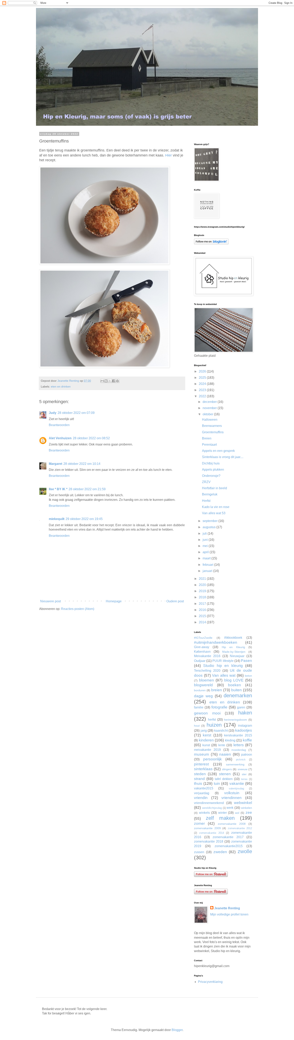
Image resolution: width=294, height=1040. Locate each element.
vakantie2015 (203, 788)
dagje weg (203, 696)
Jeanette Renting (227, 908)
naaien (225, 754)
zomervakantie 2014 (211, 832)
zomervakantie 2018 (208, 841)
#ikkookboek (233, 637)
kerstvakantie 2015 (238, 735)
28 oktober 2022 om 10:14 (81, 463)
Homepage (114, 601)
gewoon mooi (207, 713)
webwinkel (243, 803)
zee (249, 812)
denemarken (238, 695)
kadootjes (243, 730)
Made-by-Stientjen (233, 651)
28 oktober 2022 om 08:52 (91, 438)
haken (245, 712)
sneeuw (242, 769)
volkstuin (231, 793)
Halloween (209, 419)
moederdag (238, 749)
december (210, 401)
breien (216, 690)
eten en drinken (61, 386)
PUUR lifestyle (222, 660)
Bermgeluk (209, 494)
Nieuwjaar (237, 656)
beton (248, 675)
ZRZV (206, 482)
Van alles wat (223, 675)
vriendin (201, 798)
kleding (230, 740)
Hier (168, 155)
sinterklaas (203, 769)
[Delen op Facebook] (114, 381)
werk (230, 807)
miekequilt (56, 519)
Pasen (246, 660)
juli (205, 533)
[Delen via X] (110, 381)
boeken (234, 685)
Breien (206, 438)
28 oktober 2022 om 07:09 (76, 412)
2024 (203, 384)
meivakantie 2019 (207, 749)
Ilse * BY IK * (58, 489)
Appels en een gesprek (218, 450)
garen (241, 707)
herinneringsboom (235, 719)
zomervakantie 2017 (228, 837)
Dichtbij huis (211, 463)
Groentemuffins (213, 432)
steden (200, 774)
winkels (204, 812)
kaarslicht (221, 730)
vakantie (236, 783)
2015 (203, 616)
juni (206, 539)
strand (199, 779)
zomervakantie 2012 (240, 828)
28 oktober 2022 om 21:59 (87, 489)
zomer (199, 823)
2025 (203, 377)
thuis (198, 783)
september (210, 521)
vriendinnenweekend (209, 803)
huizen (214, 725)
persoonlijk (212, 759)
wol (237, 812)
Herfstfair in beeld (214, 488)
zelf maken (220, 818)
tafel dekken (224, 779)
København (202, 651)
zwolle (245, 851)
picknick (241, 759)
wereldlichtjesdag (212, 807)
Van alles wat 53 (213, 513)
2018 (203, 597)
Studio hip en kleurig (223, 665)
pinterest (201, 764)
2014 (203, 622)
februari (208, 564)
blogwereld (203, 685)
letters (238, 745)
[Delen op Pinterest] (117, 381)
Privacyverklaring (210, 981)
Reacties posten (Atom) (77, 609)
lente (221, 745)
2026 (203, 371)
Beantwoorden (59, 425)
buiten (236, 690)
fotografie (219, 707)
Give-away (201, 647)
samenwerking (235, 764)
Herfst (206, 500)
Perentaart (209, 444)
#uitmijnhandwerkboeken (215, 642)
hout (197, 725)
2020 (203, 585)
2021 (203, 578)
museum (201, 754)
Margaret (55, 463)
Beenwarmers (212, 425)
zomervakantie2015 (229, 846)
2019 (203, 591)
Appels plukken (213, 469)
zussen (199, 852)
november (210, 408)
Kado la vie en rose (215, 507)
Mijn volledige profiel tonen (229, 914)
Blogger (177, 1030)
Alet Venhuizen (60, 438)
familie (198, 707)
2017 (203, 603)
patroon (246, 754)
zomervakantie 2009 (207, 828)
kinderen (206, 740)
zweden (220, 852)
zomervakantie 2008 (232, 823)
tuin (217, 783)
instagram (245, 725)
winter (222, 812)
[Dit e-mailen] (102, 381)
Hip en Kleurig (233, 647)
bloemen (206, 680)
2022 (203, 396)
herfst (212, 719)
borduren (200, 690)
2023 (203, 390)
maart (207, 558)
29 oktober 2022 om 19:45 (84, 519)
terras (244, 779)
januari (208, 571)
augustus (209, 527)
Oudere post (175, 601)
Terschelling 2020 (207, 670)
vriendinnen (231, 798)
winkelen (246, 807)
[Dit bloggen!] (106, 381)
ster (244, 774)
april (206, 552)
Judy (52, 412)
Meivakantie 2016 (207, 656)
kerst (207, 735)
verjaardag (201, 793)
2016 (203, 610)
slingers (227, 769)
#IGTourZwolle (203, 637)
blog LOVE (234, 680)
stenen (225, 774)
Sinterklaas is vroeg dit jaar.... (222, 457)
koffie (247, 740)
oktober (208, 414)
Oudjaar (199, 660)
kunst (206, 745)
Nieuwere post (50, 601)
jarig (204, 730)
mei (206, 546)
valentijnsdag (236, 788)
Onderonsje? (211, 475)
